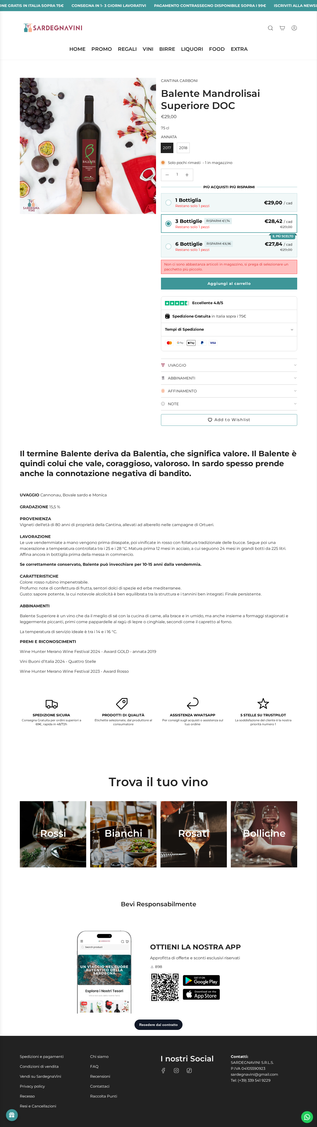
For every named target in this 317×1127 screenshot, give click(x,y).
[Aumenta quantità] (187, 175)
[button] (229, 202)
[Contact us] (307, 1117)
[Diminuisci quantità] (167, 175)
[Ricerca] (270, 28)
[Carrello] (282, 28)
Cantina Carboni (179, 80)
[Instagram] (176, 1070)
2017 (167, 147)
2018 (183, 147)
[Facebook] (163, 1070)
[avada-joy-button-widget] (12, 1115)
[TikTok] (189, 1070)
